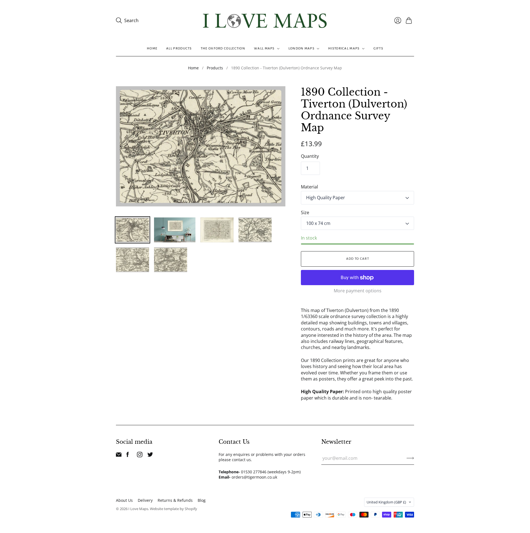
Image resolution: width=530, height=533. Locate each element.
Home (152, 48)
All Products (179, 48)
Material (309, 187)
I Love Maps (138, 508)
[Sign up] (410, 458)
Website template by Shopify (173, 508)
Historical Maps (344, 48)
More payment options (357, 291)
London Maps (301, 48)
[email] (118, 456)
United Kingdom (386, 502)
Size (305, 212)
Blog (202, 500)
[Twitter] (150, 456)
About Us (124, 500)
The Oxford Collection (223, 48)
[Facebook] (127, 456)
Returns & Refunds (175, 500)
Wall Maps (264, 48)
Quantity (310, 156)
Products (215, 67)
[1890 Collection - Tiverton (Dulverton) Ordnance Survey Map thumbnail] (132, 229)
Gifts (378, 48)
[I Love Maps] (265, 20)
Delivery (145, 500)
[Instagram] (139, 456)
